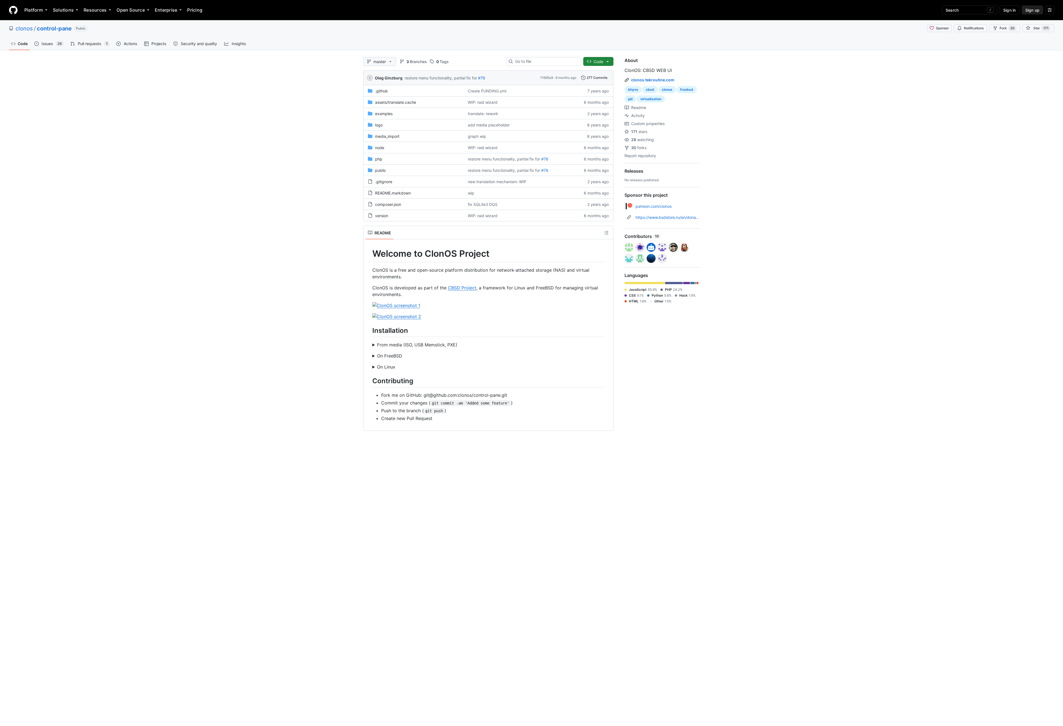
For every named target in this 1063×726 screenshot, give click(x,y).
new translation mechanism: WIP (497, 181)
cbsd (650, 89)
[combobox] (545, 61)
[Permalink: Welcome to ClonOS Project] (368, 254)
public (380, 170)
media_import (387, 136)
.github (381, 91)
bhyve (633, 89)
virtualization (650, 99)
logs (379, 125)
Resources (95, 10)
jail (630, 99)
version (381, 215)
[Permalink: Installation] (368, 330)
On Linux (386, 367)
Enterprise (166, 10)
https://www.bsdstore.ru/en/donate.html (672, 217)
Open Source (131, 10)
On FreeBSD (389, 356)
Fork (1007, 28)
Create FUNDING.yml (487, 91)
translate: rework (483, 113)
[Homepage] (13, 10)
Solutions (63, 10)
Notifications (974, 28)
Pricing (194, 10)
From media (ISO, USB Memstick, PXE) (417, 345)
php (378, 159)
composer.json (388, 204)
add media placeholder (489, 125)
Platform (33, 10)
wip (471, 193)
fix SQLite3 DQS (482, 204)
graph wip (477, 136)
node (379, 147)
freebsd (686, 89)
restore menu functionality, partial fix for (441, 78)
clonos (24, 28)
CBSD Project (462, 288)
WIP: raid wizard (482, 102)
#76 (481, 78)
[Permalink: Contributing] (368, 381)
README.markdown (393, 193)
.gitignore (383, 181)
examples (384, 113)
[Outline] (606, 232)
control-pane (54, 28)
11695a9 (546, 78)
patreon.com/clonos (654, 206)
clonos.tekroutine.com (652, 79)
